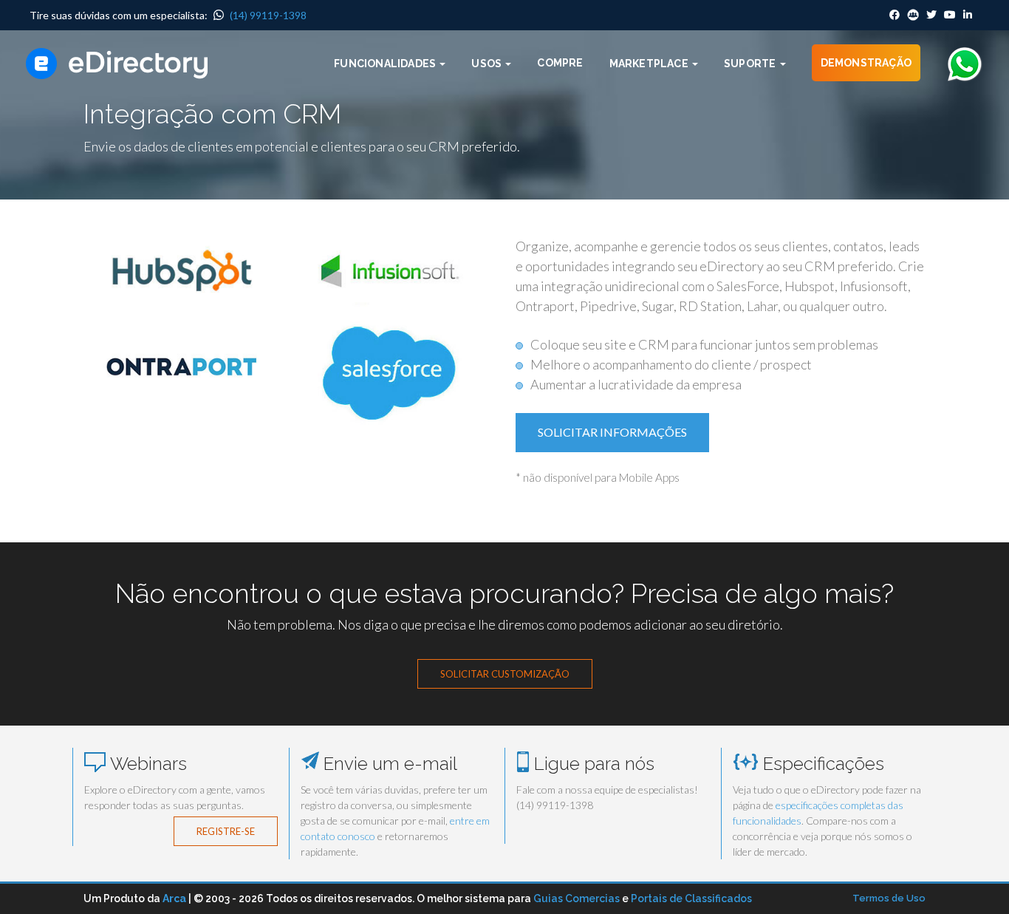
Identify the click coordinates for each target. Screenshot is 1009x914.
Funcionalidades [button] (386, 63)
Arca (174, 898)
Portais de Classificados (691, 898)
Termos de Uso (889, 898)
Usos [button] (487, 63)
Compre (560, 63)
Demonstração (866, 63)
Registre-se (225, 831)
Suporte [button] (751, 63)
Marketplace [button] (650, 63)
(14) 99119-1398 (267, 15)
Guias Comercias (576, 898)
